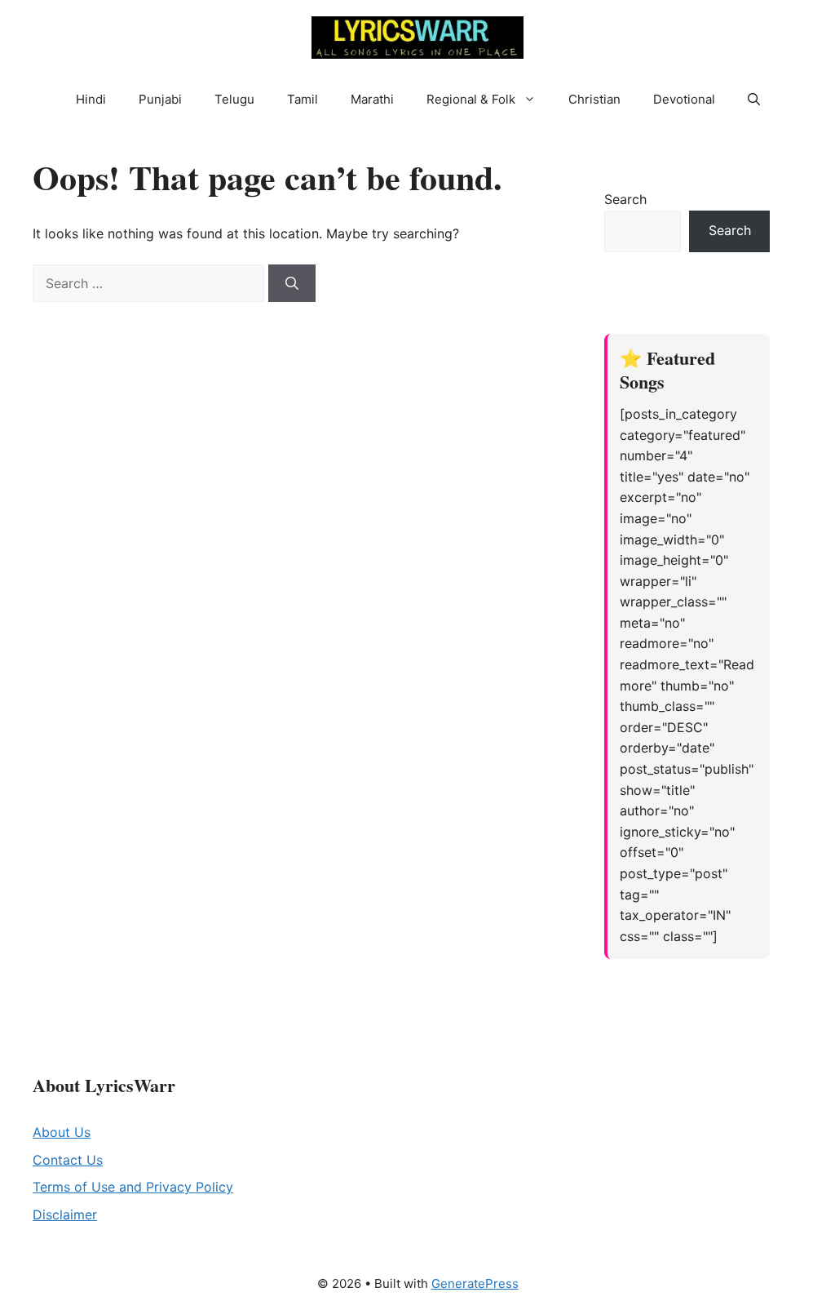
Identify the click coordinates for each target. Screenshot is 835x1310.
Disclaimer (65, 1214)
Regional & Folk (470, 99)
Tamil (302, 99)
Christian (594, 99)
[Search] (292, 283)
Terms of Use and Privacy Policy (133, 1187)
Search (625, 199)
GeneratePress (475, 1283)
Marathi (372, 99)
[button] (533, 99)
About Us (62, 1132)
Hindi (91, 99)
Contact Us (68, 1160)
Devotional (684, 99)
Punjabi (160, 99)
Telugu (234, 99)
